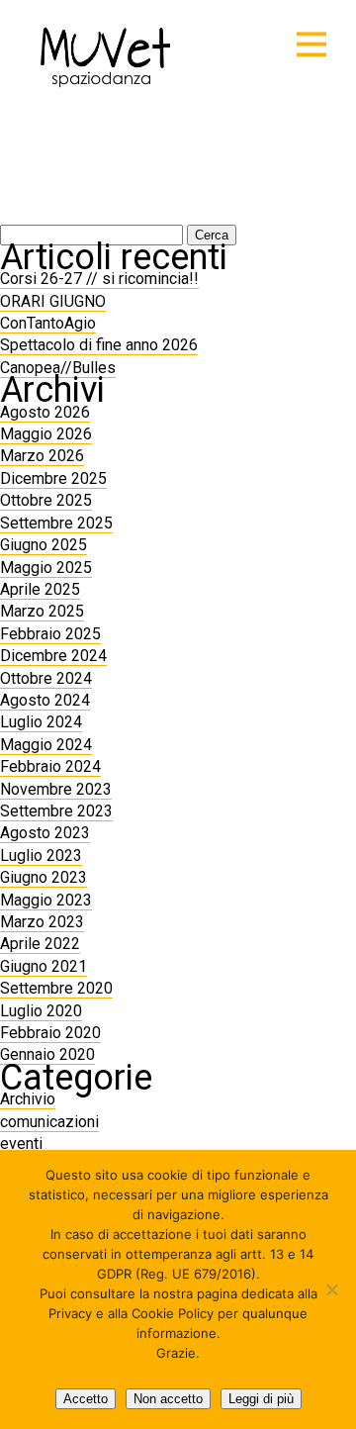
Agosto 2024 (45, 700)
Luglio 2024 (41, 722)
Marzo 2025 (42, 611)
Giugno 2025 (43, 544)
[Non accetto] (331, 1289)
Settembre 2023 (56, 811)
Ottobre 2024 (46, 678)
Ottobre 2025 (46, 500)
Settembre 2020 (56, 988)
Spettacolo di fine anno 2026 (99, 344)
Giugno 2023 (43, 877)
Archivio (27, 1099)
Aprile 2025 (40, 589)
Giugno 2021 (43, 966)
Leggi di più (261, 1398)
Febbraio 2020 (50, 1032)
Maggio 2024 (46, 744)
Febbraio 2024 (50, 766)
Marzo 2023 (42, 921)
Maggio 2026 (46, 434)
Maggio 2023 (46, 900)
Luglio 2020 (41, 1010)
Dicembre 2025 (53, 478)
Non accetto (168, 1398)
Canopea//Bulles (58, 367)
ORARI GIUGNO (53, 301)
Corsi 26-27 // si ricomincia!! (99, 278)
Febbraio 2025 (50, 633)
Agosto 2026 (45, 412)
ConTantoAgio (48, 323)
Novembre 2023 (56, 789)
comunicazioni (49, 1121)
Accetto (85, 1398)
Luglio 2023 (41, 855)
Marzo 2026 (42, 455)
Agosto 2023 (45, 832)
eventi (21, 1143)
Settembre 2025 (56, 523)
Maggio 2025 (46, 567)
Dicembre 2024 (53, 655)
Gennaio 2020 (47, 1054)
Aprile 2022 (40, 943)
